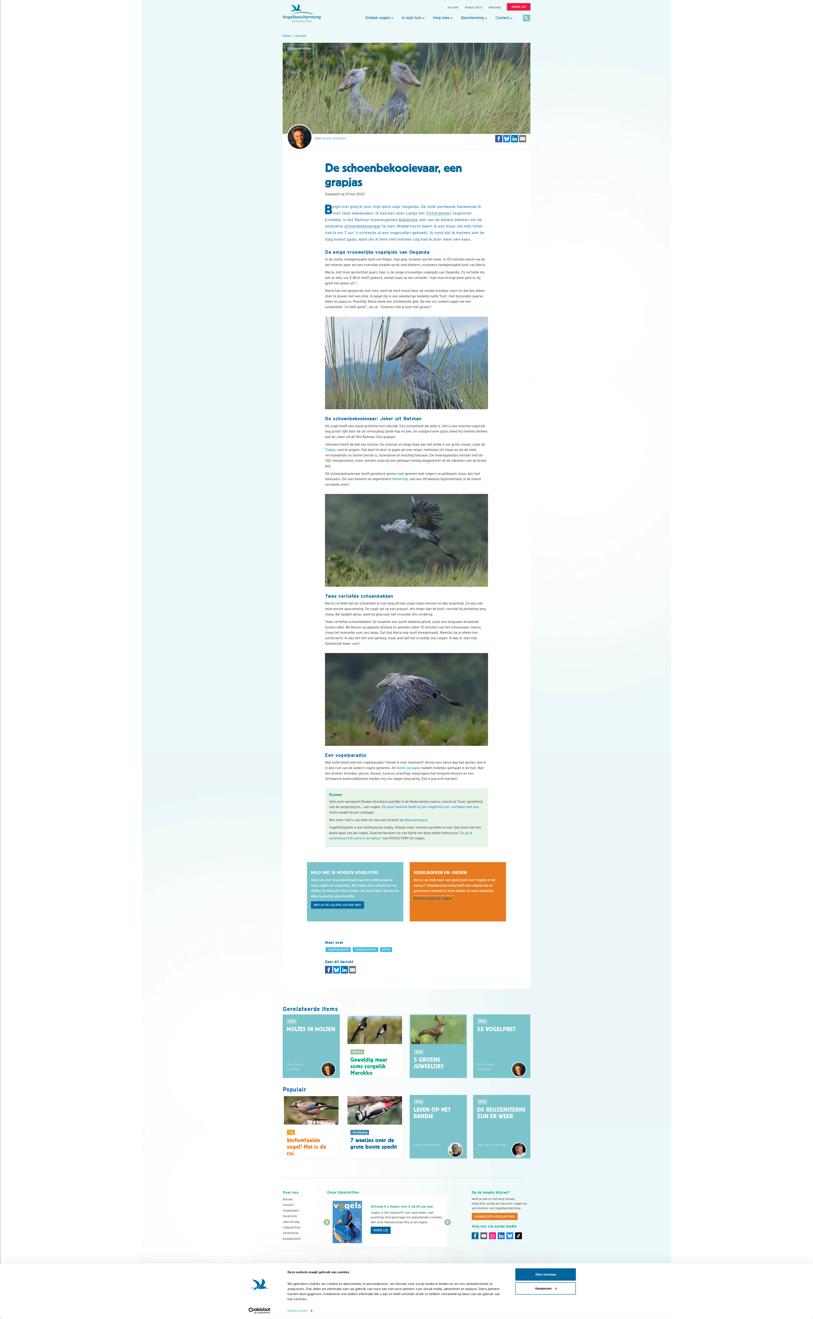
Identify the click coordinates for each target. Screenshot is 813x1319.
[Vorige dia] (327, 1235)
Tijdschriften (291, 1227)
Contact (502, 18)
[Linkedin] (501, 1235)
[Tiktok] (518, 1235)
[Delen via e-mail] (522, 138)
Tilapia (330, 450)
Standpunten (292, 1238)
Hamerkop (400, 479)
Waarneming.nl (415, 820)
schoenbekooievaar (362, 226)
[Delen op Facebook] (498, 138)
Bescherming (472, 18)
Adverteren (291, 1233)
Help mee (441, 18)
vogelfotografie (338, 949)
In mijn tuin (411, 18)
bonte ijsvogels (408, 768)
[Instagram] (492, 1235)
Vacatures (290, 1216)
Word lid (380, 1230)
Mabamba (408, 219)
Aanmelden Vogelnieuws (494, 1216)
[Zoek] (526, 18)
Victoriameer (438, 213)
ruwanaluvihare (365, 949)
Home (287, 35)
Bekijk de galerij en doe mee (337, 905)
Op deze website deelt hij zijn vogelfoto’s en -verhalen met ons (430, 807)
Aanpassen (543, 1288)
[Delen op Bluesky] (506, 138)
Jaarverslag (291, 1221)
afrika (386, 949)
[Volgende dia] (447, 1235)
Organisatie (291, 1210)
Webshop (494, 7)
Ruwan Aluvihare (334, 138)
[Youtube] (483, 1235)
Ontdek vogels (377, 18)
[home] (302, 13)
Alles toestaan (545, 1274)
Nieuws (288, 1199)
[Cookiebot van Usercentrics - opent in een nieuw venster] (259, 1311)
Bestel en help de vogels (432, 898)
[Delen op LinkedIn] (514, 138)
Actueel (300, 35)
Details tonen (297, 1310)
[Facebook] (475, 1235)
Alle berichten (301, 48)
